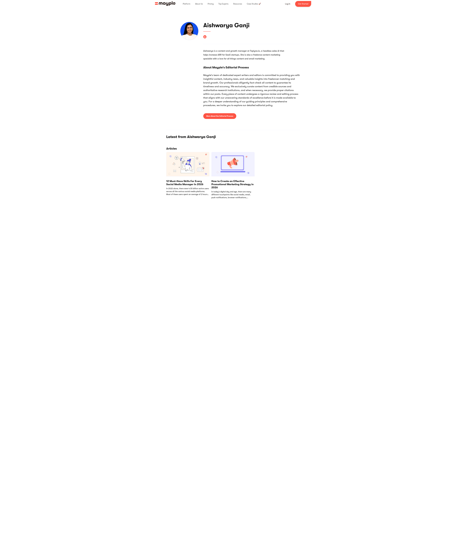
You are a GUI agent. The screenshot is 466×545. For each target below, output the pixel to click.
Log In (287, 4)
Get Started (303, 4)
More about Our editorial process (219, 116)
